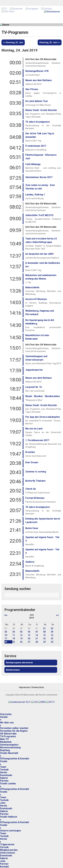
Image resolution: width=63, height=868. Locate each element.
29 (44, 642)
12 (21, 635)
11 (13, 635)
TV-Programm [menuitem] (8, 736)
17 (6, 638)
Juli (57, 615)
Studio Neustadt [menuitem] (9, 754)
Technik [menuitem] (4, 769)
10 (6, 635)
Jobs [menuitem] (2, 803)
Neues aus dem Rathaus (38, 80)
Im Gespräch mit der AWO (39, 254)
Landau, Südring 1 (35, 194)
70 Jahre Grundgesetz (37, 121)
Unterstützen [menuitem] (7, 852)
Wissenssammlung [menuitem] (10, 747)
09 (52, 632)
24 (6, 642)
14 (36, 635)
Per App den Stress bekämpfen (42, 417)
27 (29, 642)
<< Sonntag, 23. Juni (13, 42)
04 (13, 632)
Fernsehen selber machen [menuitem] (14, 728)
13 (29, 635)
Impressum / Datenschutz (31, 687)
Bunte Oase (31, 528)
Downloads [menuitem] (6, 775)
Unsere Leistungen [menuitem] (10, 830)
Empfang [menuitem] (5, 750)
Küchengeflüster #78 (36, 71)
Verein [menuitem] (3, 772)
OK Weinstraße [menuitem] (8, 733)
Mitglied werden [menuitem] (9, 850)
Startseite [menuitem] (6, 714)
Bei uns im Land (33, 428)
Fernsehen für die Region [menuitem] (14, 730)
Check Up (30, 488)
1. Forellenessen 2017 (37, 440)
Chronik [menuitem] (4, 847)
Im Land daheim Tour (36, 101)
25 (13, 642)
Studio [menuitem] (3, 762)
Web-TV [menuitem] (4, 739)
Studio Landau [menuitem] (8, 785)
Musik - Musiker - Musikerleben (42, 396)
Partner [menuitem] (4, 780)
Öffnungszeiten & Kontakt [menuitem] (14, 758)
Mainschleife (32, 287)
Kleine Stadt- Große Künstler (41, 110)
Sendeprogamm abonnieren (19, 662)
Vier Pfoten (31, 89)
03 (6, 632)
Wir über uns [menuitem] (7, 724)
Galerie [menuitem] (4, 778)
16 (52, 635)
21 (36, 638)
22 (44, 638)
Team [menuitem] (3, 766)
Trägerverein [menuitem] (7, 844)
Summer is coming (35, 471)
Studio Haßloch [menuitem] (8, 818)
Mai (5, 615)
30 (52, 642)
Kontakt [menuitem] (4, 866)
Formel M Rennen (34, 498)
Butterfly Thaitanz (35, 480)
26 (21, 642)
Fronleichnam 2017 (35, 145)
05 (21, 632)
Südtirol (29, 561)
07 (36, 632)
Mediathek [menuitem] (6, 742)
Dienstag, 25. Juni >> (49, 42)
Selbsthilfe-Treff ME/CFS (39, 215)
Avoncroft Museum (36, 299)
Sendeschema (13, 670)
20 (29, 638)
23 (52, 638)
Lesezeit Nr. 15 (33, 387)
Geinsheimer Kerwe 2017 (38, 177)
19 (21, 638)
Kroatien (30, 452)
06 (29, 632)
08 (44, 632)
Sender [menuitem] (4, 718)
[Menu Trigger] (0, 712)
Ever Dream (31, 462)
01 (44, 628)
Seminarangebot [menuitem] (9, 744)
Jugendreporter (34, 369)
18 (13, 638)
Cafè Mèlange (33, 164)
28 (36, 642)
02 (52, 628)
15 (44, 635)
